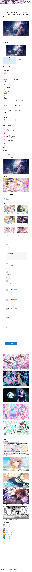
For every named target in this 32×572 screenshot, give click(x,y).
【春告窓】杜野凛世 (7, 199)
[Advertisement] (16, 553)
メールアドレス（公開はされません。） (9, 339)
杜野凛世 (22, 61)
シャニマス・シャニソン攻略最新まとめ (16, 2)
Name (5, 336)
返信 (6, 250)
